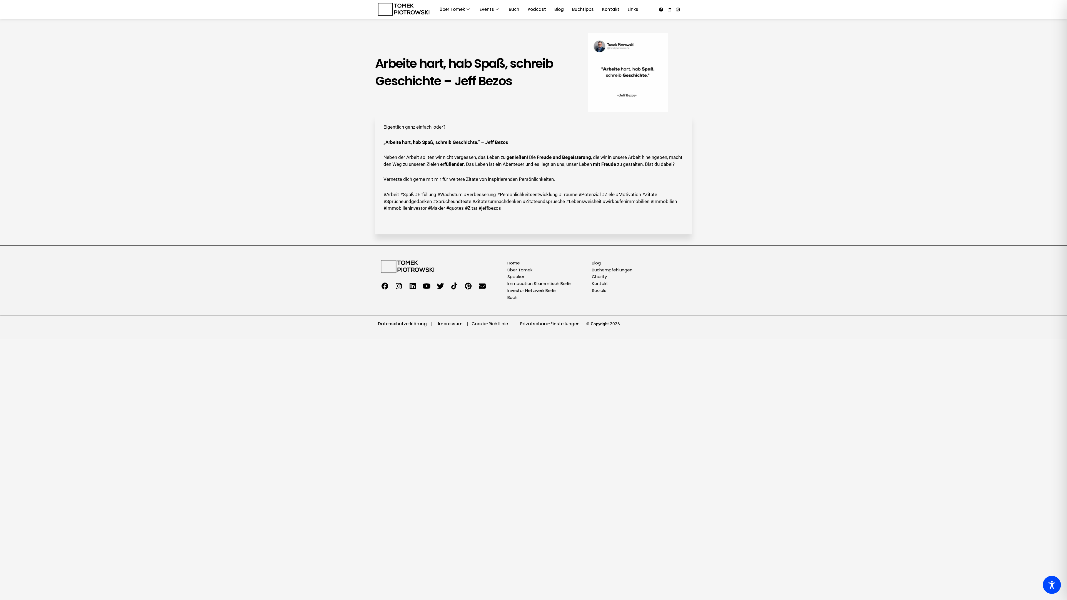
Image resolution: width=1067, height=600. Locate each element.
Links (633, 9)
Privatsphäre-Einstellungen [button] (550, 324)
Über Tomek (519, 270)
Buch (514, 9)
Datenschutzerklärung (402, 324)
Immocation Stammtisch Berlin (539, 283)
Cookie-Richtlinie (490, 324)
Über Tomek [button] (452, 9)
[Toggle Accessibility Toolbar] (1051, 584)
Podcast (537, 9)
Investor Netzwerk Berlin (531, 290)
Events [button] (487, 9)
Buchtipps (583, 9)
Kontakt (610, 9)
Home (513, 263)
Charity (599, 276)
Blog (559, 9)
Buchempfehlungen (612, 270)
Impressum (450, 324)
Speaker (515, 276)
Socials (599, 290)
